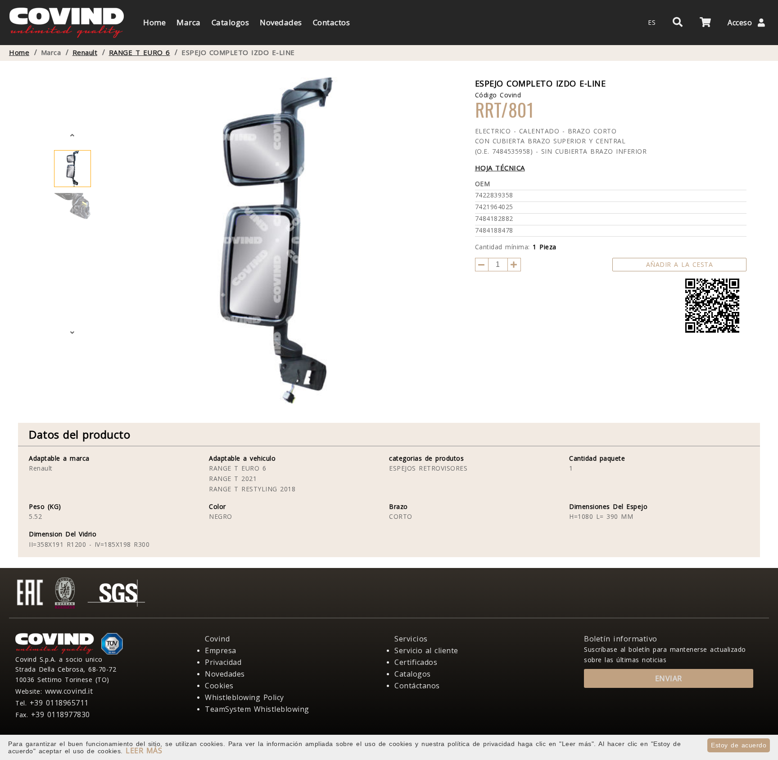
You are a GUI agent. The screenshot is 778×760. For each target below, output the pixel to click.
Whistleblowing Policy (244, 697)
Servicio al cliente (426, 650)
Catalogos (412, 674)
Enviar (668, 678)
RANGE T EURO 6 (139, 52)
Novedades (225, 674)
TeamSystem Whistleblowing (257, 709)
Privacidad (223, 662)
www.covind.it (69, 691)
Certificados (415, 662)
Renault (85, 52)
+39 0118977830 (60, 714)
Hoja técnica (500, 167)
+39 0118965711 (59, 703)
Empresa (220, 650)
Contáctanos (417, 686)
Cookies (219, 686)
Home (19, 52)
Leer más (144, 750)
